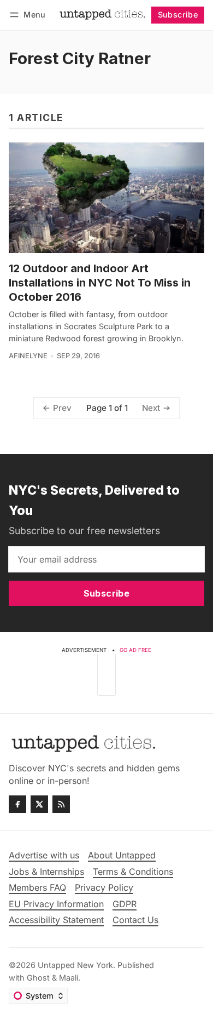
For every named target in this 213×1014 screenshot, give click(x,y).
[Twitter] (39, 804)
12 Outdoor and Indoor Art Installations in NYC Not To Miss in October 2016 (100, 282)
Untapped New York (75, 965)
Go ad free (135, 650)
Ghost (38, 977)
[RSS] (61, 804)
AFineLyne (28, 356)
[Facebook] (17, 804)
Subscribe (178, 14)
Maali (68, 977)
